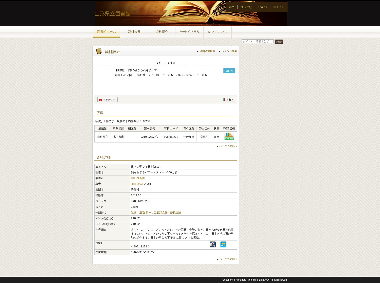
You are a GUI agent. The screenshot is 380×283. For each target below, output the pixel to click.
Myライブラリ (190, 31)
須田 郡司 (137, 183)
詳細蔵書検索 (207, 51)
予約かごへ (110, 99)
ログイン (278, 6)
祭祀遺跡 (175, 212)
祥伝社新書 (138, 178)
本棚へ (230, 99)
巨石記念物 (161, 212)
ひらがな (246, 6)
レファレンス (217, 31)
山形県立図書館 (113, 14)
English (262, 6)
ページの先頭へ (228, 146)
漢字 (232, 6)
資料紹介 (162, 31)
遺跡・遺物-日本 (141, 212)
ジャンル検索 (229, 51)
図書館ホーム (106, 31)
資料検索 (134, 31)
